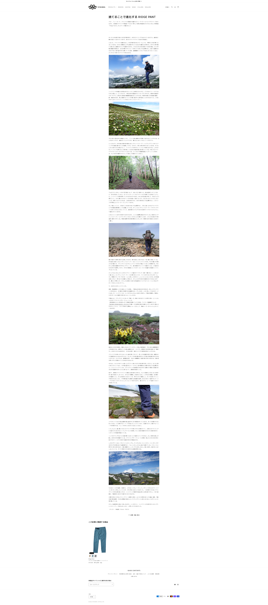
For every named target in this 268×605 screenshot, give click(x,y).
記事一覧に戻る (135, 515)
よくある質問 (151, 574)
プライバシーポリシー (113, 574)
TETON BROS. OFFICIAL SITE (98, 601)
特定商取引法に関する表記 (125, 574)
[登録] (112, 584)
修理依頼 (157, 574)
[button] (112, 7)
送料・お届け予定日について (139, 574)
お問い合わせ (134, 576)
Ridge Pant (91, 559)
